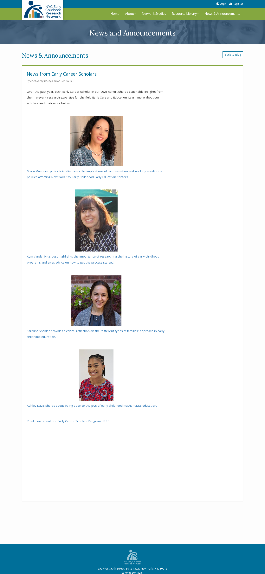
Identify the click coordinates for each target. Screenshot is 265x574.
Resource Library (184, 13)
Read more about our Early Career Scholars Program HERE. (69, 421)
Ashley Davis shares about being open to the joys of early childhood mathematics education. (92, 405)
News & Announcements (222, 13)
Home (115, 13)
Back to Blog (233, 54)
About (129, 13)
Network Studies (154, 13)
